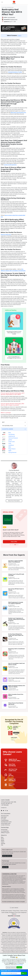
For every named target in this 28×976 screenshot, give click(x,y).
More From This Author (14, 500)
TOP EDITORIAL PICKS (7, 425)
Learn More (5, 867)
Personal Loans (5, 815)
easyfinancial (11, 436)
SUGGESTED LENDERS (7, 429)
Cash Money (11, 434)
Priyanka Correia (13, 19)
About (2, 839)
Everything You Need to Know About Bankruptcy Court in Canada (14, 333)
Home (3, 7)
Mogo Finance (11, 449)
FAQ (2, 845)
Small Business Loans (6, 822)
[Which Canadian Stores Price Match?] (5, 696)
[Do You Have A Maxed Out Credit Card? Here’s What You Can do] (5, 639)
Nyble (9, 450)
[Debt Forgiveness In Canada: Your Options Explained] (5, 608)
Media (2, 840)
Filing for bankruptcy (6, 234)
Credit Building (4, 820)
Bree (9, 432)
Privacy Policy (16, 910)
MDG (9, 447)
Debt (5, 7)
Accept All (19, 967)
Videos (2, 842)
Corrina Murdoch (11, 17)
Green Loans (11, 441)
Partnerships (4, 829)
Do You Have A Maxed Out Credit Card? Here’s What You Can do (15, 635)
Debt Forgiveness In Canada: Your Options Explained (15, 603)
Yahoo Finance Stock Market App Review (15, 703)
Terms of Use (23, 910)
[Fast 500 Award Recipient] (14, 739)
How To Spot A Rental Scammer (16, 678)
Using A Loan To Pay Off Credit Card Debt (16, 574)
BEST (3, 422)
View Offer (14, 542)
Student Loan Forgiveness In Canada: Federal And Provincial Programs (16, 619)
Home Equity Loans (6, 823)
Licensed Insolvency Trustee (15, 72)
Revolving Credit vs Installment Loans (16, 649)
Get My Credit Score (7, 855)
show (19, 35)
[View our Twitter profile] (3, 810)
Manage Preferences (11, 967)
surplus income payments (10, 164)
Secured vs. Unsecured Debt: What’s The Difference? (15, 561)
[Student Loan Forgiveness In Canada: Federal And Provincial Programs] (5, 624)
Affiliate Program (5, 832)
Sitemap (3, 843)
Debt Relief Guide (10, 7)
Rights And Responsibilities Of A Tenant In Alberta (16, 686)
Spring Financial (12, 452)
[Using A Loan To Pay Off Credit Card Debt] (5, 579)
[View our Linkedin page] (7, 810)
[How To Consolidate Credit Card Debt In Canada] (5, 668)
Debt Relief (3, 817)
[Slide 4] (17, 545)
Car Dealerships (5, 831)
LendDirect (11, 445)
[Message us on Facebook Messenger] (1, 810)
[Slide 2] (13, 545)
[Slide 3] (15, 545)
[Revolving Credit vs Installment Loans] (5, 654)
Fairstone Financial (13, 438)
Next (23, 973)
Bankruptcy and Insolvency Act (18, 112)
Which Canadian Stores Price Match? (15, 695)
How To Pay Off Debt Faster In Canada (16, 589)
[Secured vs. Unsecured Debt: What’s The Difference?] (5, 565)
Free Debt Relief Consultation (10, 970)
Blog (2, 837)
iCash (9, 443)
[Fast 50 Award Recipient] (14, 728)
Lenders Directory (5, 825)
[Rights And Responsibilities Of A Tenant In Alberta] (5, 688)
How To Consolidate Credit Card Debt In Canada (16, 664)
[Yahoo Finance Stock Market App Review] (5, 705)
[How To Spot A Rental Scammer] (5, 680)
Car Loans (3, 818)
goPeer (10, 440)
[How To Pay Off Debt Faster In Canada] (5, 593)
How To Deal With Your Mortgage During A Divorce (14, 357)
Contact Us (3, 807)
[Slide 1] (10, 545)
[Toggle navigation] (2, 2)
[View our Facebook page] (5, 810)
